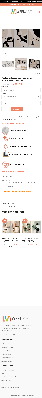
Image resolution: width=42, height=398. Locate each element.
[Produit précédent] (36, 74)
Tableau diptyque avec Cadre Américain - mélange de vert (30, 240)
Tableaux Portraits (7, 357)
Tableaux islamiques (7, 347)
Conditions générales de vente (10, 377)
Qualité (3, 93)
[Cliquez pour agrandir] (5, 53)
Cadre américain (6, 100)
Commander (17, 109)
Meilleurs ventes (6, 361)
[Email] (11, 207)
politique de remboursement (10, 387)
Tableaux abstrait (6, 354)
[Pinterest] (14, 207)
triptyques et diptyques (14, 74)
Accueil (3, 74)
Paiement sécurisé (7, 383)
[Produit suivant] (40, 74)
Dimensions (5, 86)
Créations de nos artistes (9, 344)
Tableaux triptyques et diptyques (11, 351)
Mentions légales (6, 380)
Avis (2, 373)
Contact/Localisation (7, 370)
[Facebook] (9, 207)
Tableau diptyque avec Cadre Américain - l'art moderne (9, 240)
